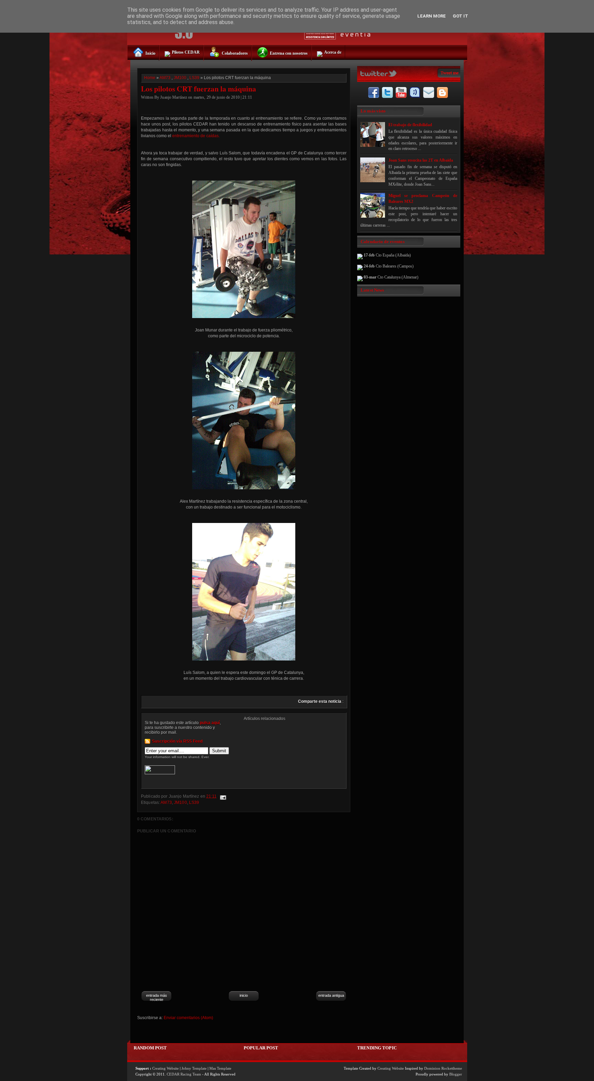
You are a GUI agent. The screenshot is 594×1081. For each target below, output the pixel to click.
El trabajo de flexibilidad (410, 124)
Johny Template (194, 1068)
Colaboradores (235, 53)
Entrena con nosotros (289, 53)
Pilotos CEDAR (186, 52)
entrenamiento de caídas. (196, 135)
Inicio (150, 53)
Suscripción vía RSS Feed (177, 741)
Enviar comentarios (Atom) (188, 1017)
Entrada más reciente (156, 997)
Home (149, 77)
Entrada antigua (331, 995)
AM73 (165, 77)
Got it (460, 16)
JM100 (180, 77)
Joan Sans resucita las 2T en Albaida (420, 160)
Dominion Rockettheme (443, 1068)
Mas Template (220, 1068)
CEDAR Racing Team (184, 1074)
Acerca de (332, 52)
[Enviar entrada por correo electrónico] (222, 796)
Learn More (431, 16)
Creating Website (165, 1068)
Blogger (455, 1074)
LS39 (194, 77)
